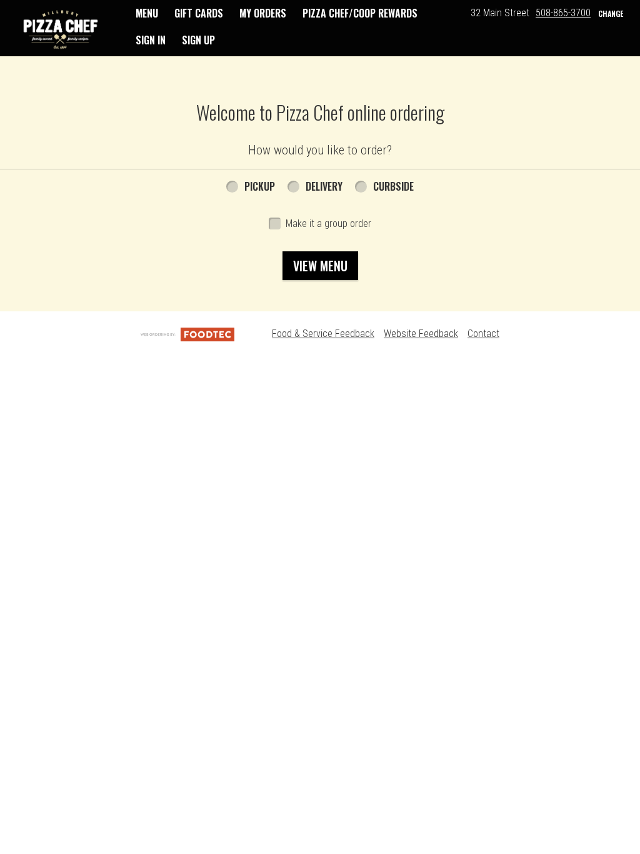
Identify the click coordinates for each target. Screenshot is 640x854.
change (610, 13)
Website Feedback (421, 333)
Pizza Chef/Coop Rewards (360, 13)
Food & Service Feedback (323, 333)
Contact (483, 333)
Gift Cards (198, 13)
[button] (60, 29)
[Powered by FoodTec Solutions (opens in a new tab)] (187, 333)
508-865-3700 (563, 13)
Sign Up (198, 40)
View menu (320, 265)
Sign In (151, 40)
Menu (147, 13)
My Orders (262, 13)
